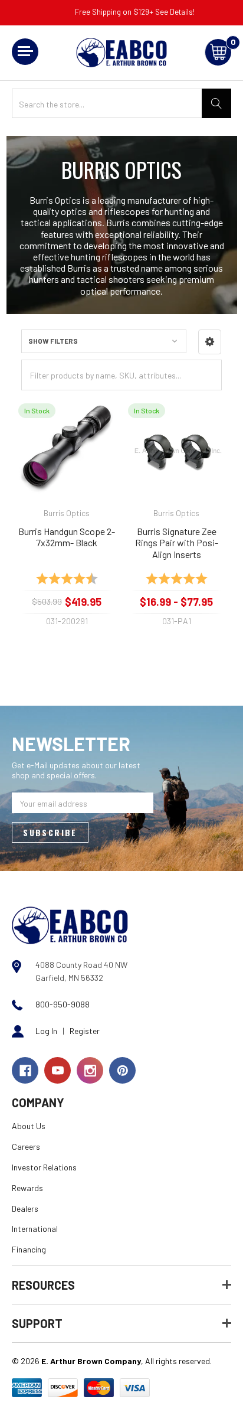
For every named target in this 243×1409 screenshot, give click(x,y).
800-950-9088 (62, 1004)
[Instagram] (90, 1070)
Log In (46, 1031)
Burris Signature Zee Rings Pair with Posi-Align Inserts (176, 543)
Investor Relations (44, 1167)
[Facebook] (25, 1070)
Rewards (27, 1188)
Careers (26, 1146)
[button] (209, 342)
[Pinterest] (122, 1070)
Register (85, 1031)
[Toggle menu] (25, 51)
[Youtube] (57, 1070)
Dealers (25, 1208)
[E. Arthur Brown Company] (70, 924)
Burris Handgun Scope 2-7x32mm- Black (66, 537)
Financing (29, 1249)
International (35, 1229)
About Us (28, 1126)
